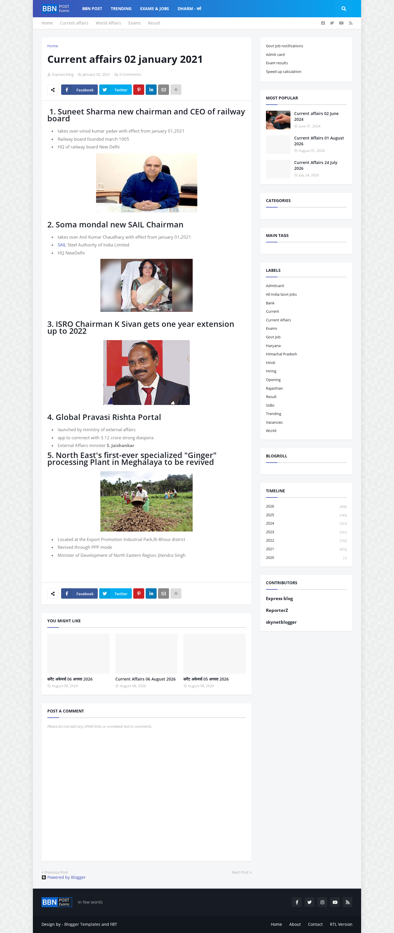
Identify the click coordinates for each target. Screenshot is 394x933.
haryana (273, 345)
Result (154, 23)
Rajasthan (274, 388)
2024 (306, 523)
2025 (306, 514)
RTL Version (341, 924)
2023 (306, 531)
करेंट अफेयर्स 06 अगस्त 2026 (70, 679)
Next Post (240, 872)
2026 (306, 506)
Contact (315, 924)
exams (271, 328)
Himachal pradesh (281, 354)
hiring (271, 371)
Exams (134, 23)
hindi (270, 362)
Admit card (275, 54)
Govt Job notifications (284, 45)
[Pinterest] (138, 89)
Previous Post (56, 872)
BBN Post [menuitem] (92, 8)
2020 (306, 557)
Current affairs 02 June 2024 (316, 116)
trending (273, 413)
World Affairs (108, 23)
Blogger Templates (82, 924)
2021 (306, 548)
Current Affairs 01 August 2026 (319, 140)
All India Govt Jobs (281, 294)
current (272, 311)
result (271, 396)
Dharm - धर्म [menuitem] (189, 8)
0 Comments (130, 74)
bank (270, 303)
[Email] (163, 89)
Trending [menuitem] (121, 8)
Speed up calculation (283, 71)
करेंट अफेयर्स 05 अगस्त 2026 (206, 679)
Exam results (277, 62)
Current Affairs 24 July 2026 (315, 165)
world (271, 430)
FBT (113, 924)
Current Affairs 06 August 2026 (145, 679)
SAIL (62, 245)
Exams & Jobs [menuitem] (154, 8)
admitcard (275, 285)
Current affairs (74, 23)
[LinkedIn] (151, 89)
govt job (273, 337)
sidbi (270, 405)
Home (47, 23)
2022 (306, 540)
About (295, 924)
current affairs (278, 320)
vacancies (274, 422)
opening (273, 379)
